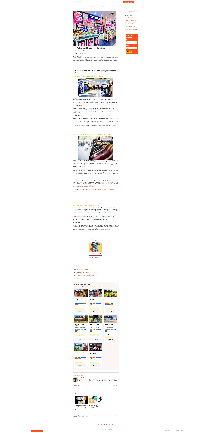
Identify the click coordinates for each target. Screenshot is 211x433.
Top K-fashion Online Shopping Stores (95, 257)
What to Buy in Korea (79, 270)
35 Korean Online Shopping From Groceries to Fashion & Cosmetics (95, 405)
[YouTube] (107, 425)
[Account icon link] (137, 2)
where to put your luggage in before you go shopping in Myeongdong (99, 122)
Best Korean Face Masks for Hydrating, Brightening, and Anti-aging (81, 407)
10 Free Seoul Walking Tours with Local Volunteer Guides (87, 273)
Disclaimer (177, 430)
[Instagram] (99, 425)
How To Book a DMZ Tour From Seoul (131, 20)
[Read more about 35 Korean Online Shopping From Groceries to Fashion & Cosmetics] (95, 399)
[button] (128, 2)
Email (127, 45)
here (76, 125)
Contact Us (182, 430)
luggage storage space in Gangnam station (85, 186)
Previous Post (76, 385)
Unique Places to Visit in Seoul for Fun (83, 272)
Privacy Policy (171, 430)
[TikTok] (109, 425)
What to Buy (75, 50)
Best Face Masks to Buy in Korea (82, 269)
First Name (128, 39)
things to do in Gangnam (96, 189)
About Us (166, 430)
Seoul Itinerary (78, 268)
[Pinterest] (112, 425)
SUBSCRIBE (129, 51)
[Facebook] (102, 425)
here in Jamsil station (105, 229)
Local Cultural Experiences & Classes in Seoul (84, 275)
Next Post (116, 385)
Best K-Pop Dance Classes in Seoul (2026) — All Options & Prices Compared (131, 26)
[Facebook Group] (104, 425)
